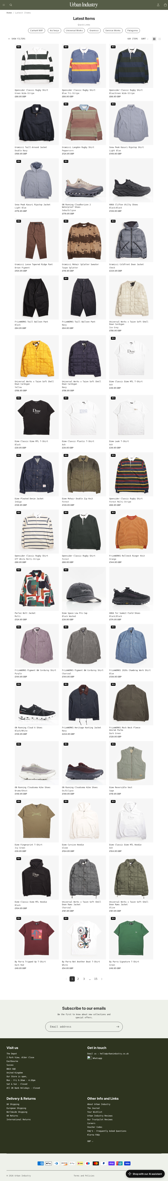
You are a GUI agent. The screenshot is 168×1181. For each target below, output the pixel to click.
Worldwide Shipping (17, 1112)
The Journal (93, 1108)
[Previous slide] (20, 65)
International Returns (19, 1119)
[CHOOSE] (54, 83)
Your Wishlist (94, 1112)
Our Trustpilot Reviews (100, 1119)
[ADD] (101, 606)
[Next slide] (54, 65)
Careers (91, 1123)
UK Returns (12, 1116)
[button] (145, 39)
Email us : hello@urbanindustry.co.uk (108, 1054)
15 (95, 978)
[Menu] (4, 5)
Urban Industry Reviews (100, 1116)
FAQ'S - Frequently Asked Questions (106, 1131)
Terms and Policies (84, 1176)
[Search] (10, 5)
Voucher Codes (94, 1127)
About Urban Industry (98, 1104)
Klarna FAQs (93, 1135)
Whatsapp (97, 1058)
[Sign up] (117, 1026)
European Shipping (16, 1108)
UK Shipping (13, 1104)
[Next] (102, 979)
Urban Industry (23, 1176)
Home (9, 12)
